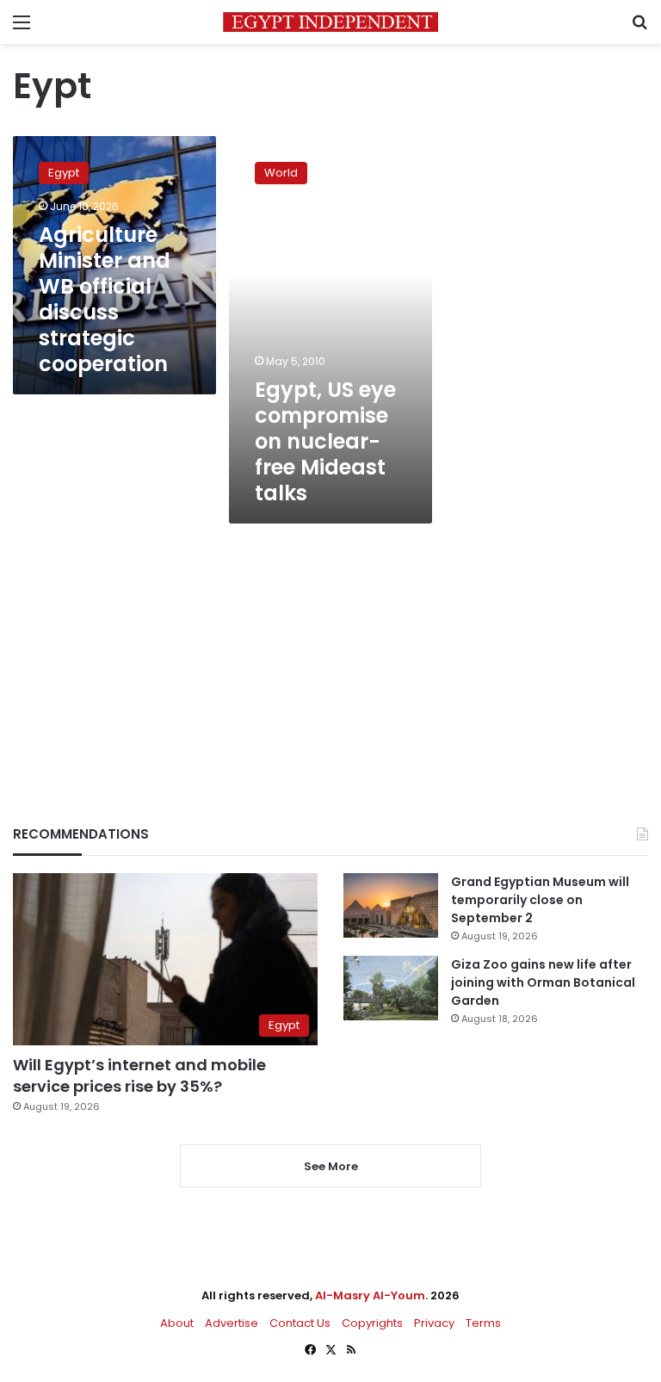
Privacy (434, 1323)
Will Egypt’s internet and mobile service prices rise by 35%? (139, 1075)
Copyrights (372, 1323)
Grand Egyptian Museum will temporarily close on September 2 (540, 899)
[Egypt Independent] (330, 22)
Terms (483, 1323)
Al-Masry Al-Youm (370, 1295)
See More (331, 1166)
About (177, 1323)
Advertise (231, 1323)
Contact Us (299, 1323)
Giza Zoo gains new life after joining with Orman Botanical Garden (543, 982)
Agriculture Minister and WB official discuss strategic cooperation (104, 299)
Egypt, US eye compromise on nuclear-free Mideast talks (325, 441)
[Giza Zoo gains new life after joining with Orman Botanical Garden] (390, 988)
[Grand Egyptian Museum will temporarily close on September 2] (390, 905)
